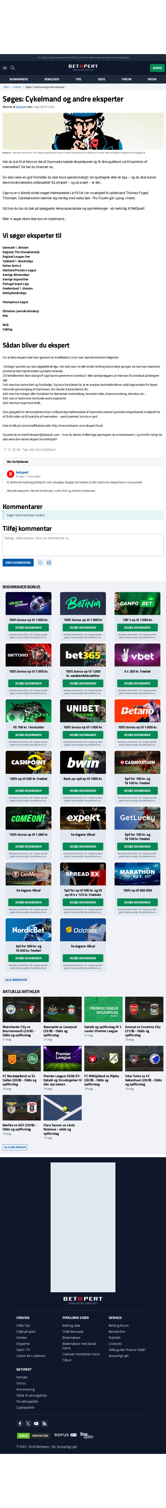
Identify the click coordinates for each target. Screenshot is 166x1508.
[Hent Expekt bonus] (83, 818)
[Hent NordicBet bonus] (28, 929)
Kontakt (22, 1377)
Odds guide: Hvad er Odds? (127, 1349)
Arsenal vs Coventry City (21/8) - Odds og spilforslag (142, 1031)
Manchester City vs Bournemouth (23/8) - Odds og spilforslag (19, 1031)
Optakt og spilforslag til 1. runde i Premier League (103, 1028)
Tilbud (66, 1360)
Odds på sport (26, 1331)
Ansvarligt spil (119, 1355)
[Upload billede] (49, 563)
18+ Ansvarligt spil (64, 1446)
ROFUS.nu (76, 57)
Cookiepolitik (25, 1407)
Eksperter (23, 1343)
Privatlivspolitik (27, 1401)
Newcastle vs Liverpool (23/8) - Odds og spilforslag (60, 1031)
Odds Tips (23, 1325)
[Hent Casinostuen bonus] (137, 762)
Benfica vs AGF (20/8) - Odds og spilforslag (20, 1127)
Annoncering (25, 1389)
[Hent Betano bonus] (137, 710)
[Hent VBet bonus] (137, 655)
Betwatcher (117, 1331)
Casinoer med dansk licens (80, 1354)
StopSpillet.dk (123, 57)
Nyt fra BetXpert (46, 449)
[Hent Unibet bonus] (83, 710)
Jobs (31, 449)
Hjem (6, 87)
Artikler (17, 87)
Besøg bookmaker (28, 627)
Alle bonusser (16, 979)
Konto (157, 68)
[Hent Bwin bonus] (83, 762)
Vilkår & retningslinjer (31, 1395)
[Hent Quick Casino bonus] (28, 603)
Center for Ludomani (30, 1355)
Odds (101, 79)
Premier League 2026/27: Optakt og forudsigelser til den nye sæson (62, 1080)
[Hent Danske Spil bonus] (83, 929)
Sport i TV (23, 1349)
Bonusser (52, 79)
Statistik (115, 1337)
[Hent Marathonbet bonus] (137, 874)
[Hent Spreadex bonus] (83, 874)
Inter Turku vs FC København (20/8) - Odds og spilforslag (143, 1080)
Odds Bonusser (73, 1331)
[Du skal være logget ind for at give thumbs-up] (5, 449)
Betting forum (119, 1325)
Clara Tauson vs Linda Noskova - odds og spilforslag (59, 1129)
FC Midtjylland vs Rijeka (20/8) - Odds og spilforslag (101, 1080)
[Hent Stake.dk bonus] (28, 710)
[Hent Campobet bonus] (137, 603)
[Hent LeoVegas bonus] (28, 874)
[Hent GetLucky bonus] (137, 818)
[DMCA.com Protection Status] (33, 1435)
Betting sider (71, 1325)
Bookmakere (19, 79)
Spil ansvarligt (48, 57)
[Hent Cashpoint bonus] (28, 762)
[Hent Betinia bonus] (83, 603)
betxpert (21, 107)
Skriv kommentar (18, 562)
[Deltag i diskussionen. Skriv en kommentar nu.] (83, 545)
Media (152, 79)
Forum (126, 79)
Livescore (115, 1343)
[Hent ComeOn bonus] (28, 818)
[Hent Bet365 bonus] (83, 655)
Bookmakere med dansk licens (79, 1345)
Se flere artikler (15, 1147)
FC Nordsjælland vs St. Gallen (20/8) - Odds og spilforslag (20, 1080)
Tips (78, 79)
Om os (20, 1383)
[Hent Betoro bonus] (28, 655)
